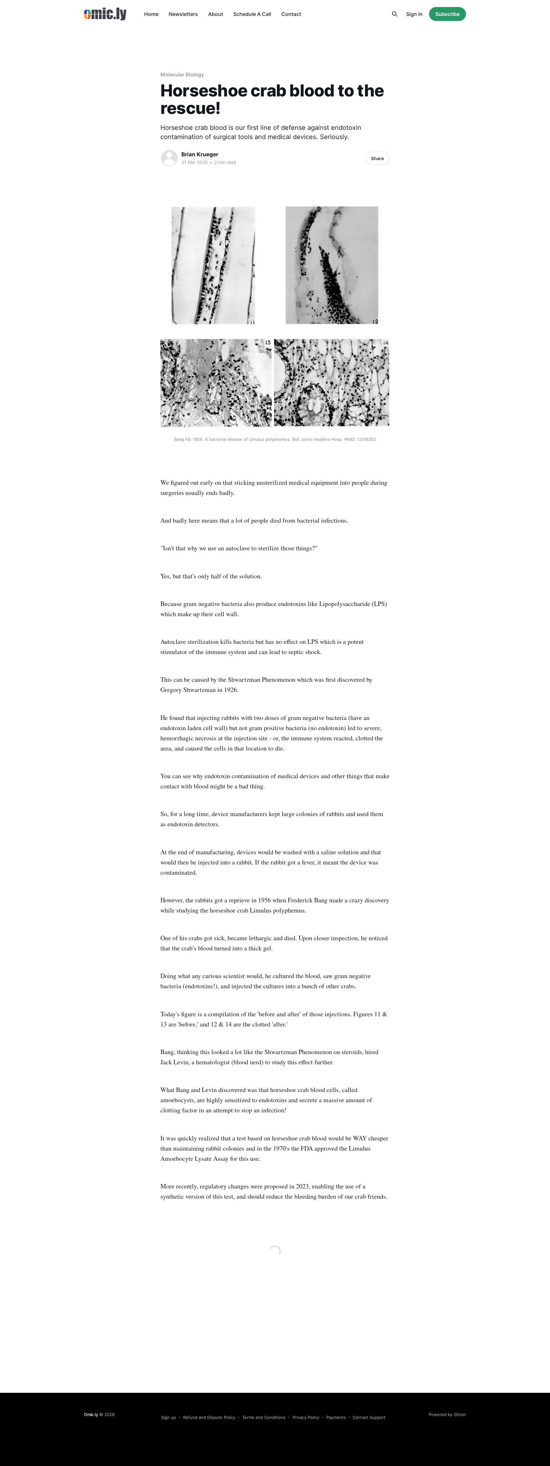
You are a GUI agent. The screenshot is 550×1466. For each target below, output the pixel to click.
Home (151, 14)
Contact (291, 14)
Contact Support (369, 1417)
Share (377, 158)
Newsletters (183, 14)
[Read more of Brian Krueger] (169, 158)
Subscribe (447, 14)
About (215, 14)
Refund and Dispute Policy (209, 1417)
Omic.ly (91, 1414)
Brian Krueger (199, 154)
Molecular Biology (182, 74)
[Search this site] (395, 14)
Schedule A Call (252, 14)
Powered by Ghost (447, 1414)
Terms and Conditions (264, 1417)
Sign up (168, 1417)
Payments (336, 1417)
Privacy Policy (306, 1417)
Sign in (414, 14)
